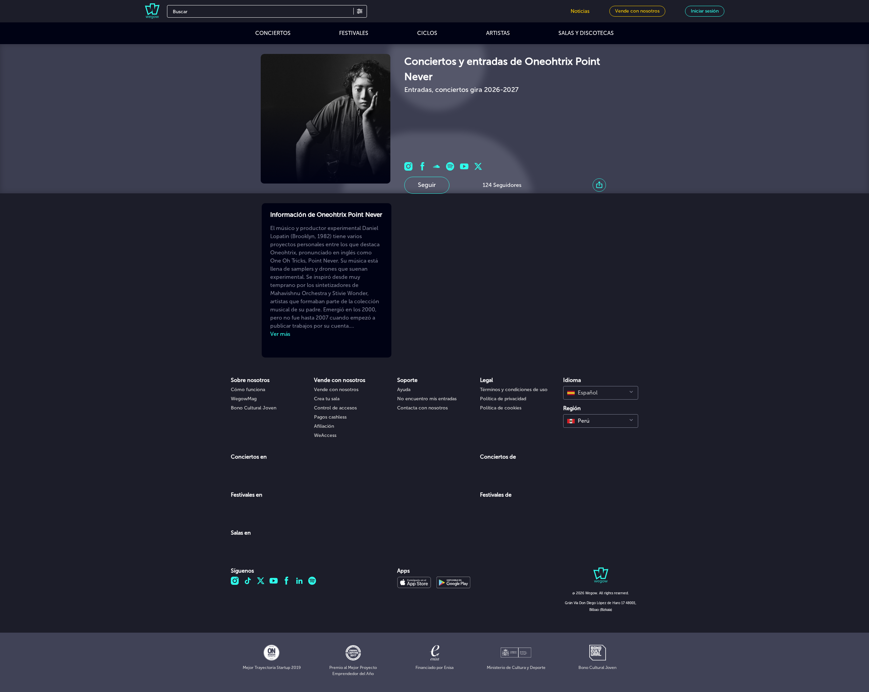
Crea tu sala (326, 399)
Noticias (580, 11)
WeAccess (325, 435)
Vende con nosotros (336, 389)
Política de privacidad (503, 399)
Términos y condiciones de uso (514, 389)
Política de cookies (500, 408)
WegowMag (244, 399)
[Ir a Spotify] (450, 166)
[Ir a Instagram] (408, 166)
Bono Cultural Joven (253, 408)
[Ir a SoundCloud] (436, 166)
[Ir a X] (478, 166)
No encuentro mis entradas (427, 399)
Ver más (280, 334)
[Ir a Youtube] (464, 166)
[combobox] (600, 392)
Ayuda (403, 389)
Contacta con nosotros (422, 408)
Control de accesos (335, 408)
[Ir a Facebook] (422, 166)
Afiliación (324, 426)
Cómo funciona (248, 389)
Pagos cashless (330, 417)
